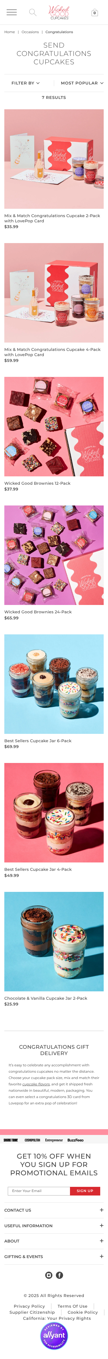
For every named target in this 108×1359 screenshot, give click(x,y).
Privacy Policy (29, 1306)
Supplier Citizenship (32, 1312)
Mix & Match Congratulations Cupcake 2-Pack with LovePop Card (52, 218)
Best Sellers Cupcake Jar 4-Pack (38, 869)
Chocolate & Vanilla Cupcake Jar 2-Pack (45, 998)
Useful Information (28, 1225)
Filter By (23, 83)
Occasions (30, 32)
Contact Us (17, 1210)
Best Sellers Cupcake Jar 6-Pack (37, 740)
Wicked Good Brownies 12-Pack (37, 483)
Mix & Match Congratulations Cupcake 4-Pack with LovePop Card (52, 352)
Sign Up (85, 1191)
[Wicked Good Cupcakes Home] (59, 12)
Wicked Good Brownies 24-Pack (38, 611)
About (11, 1241)
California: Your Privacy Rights (57, 1318)
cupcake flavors (36, 1084)
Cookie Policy (83, 1312)
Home (9, 32)
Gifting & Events (23, 1256)
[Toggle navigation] (11, 12)
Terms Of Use (73, 1306)
